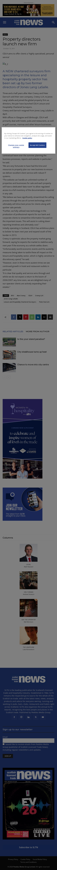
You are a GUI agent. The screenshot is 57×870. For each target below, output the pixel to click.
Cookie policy (27, 138)
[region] (28, 140)
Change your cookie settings (16, 146)
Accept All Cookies (37, 145)
